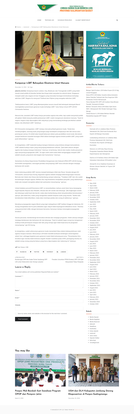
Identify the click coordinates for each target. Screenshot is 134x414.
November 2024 (95, 220)
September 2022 (95, 262)
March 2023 (93, 250)
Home (39, 20)
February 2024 (94, 234)
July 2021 (93, 290)
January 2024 (94, 237)
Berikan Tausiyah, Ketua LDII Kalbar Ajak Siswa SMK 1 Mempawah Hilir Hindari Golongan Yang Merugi (101, 109)
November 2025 (95, 197)
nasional (17, 79)
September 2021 (95, 285)
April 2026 (93, 186)
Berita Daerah (94, 317)
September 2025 (95, 202)
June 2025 (93, 206)
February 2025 (94, 213)
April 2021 (93, 295)
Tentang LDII (49, 20)
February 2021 (94, 297)
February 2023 (94, 253)
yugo (31, 87)
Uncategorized (94, 342)
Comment (18, 276)
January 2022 (94, 276)
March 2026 (93, 188)
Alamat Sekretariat (83, 20)
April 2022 (93, 269)
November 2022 (95, 260)
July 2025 (93, 204)
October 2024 (94, 223)
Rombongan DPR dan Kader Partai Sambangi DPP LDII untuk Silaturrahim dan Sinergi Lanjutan (31, 261)
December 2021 (95, 278)
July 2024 (93, 230)
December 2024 (95, 218)
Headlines (93, 326)
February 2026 (94, 190)
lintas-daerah (94, 331)
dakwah (92, 324)
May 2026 (93, 183)
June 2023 (93, 246)
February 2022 (94, 274)
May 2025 (93, 209)
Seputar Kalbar (94, 338)
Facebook (23, 251)
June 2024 (93, 232)
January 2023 (94, 255)
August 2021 (94, 288)
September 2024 (95, 225)
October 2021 (94, 283)
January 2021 (94, 299)
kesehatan (93, 328)
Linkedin (63, 251)
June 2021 (93, 292)
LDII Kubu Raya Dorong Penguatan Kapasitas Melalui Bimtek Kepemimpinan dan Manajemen (101, 151)
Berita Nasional (95, 322)
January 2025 (94, 216)
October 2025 (94, 199)
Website (17, 305)
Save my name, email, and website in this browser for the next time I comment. (42, 313)
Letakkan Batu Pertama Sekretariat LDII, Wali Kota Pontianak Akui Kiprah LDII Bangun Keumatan (103, 131)
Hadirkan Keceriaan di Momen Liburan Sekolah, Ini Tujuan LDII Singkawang (102, 166)
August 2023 (94, 241)
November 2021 (95, 281)
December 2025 (95, 195)
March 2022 (93, 271)
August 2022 (94, 264)
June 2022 (93, 267)
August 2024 (94, 227)
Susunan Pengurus (65, 20)
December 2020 (95, 302)
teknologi (93, 340)
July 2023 (93, 243)
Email (17, 298)
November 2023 (95, 239)
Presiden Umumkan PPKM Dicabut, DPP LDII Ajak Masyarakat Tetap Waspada (67, 261)
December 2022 (95, 257)
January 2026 (94, 192)
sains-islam (93, 335)
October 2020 (94, 304)
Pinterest (50, 251)
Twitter (36, 251)
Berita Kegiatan (95, 319)
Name (17, 290)
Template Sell (79, 409)
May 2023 (93, 248)
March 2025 (93, 211)
